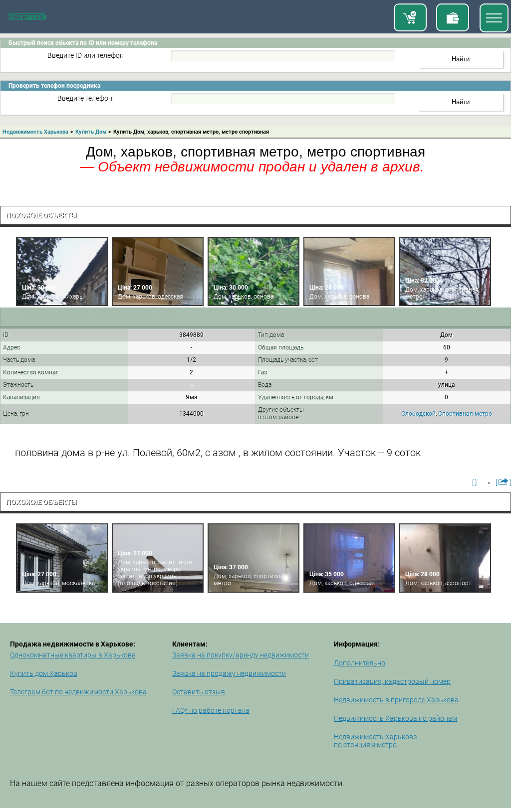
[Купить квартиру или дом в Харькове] (410, 17)
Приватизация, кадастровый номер (392, 681)
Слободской (418, 413)
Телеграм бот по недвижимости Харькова (78, 692)
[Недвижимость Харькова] (27, 18)
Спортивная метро (465, 413)
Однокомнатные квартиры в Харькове (72, 655)
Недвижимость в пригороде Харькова (396, 700)
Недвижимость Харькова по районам (395, 718)
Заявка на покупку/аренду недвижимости (240, 655)
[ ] (474, 482)
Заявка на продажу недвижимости (229, 673)
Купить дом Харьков (43, 673)
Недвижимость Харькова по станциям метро (375, 741)
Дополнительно (359, 663)
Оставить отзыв (198, 692)
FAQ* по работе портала (211, 710)
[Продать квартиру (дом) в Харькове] (452, 17)
